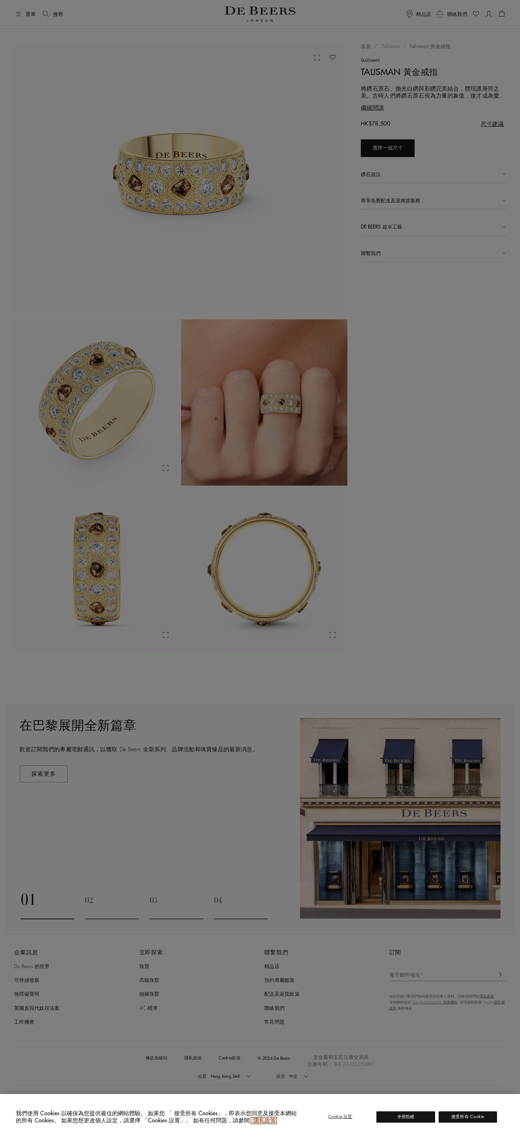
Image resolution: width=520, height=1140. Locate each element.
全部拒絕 (406, 1117)
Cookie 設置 (340, 1117)
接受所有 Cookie (467, 1117)
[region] (260, 1117)
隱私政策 (264, 1120)
